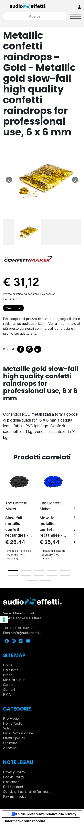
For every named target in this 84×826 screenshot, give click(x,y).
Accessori (10, 748)
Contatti (9, 690)
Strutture (10, 743)
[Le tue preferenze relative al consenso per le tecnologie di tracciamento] (4, 619)
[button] (12, 570)
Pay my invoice (15, 796)
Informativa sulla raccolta (25, 821)
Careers (9, 685)
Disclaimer (11, 782)
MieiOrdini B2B (14, 680)
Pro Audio (11, 718)
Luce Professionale (18, 733)
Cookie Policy (13, 777)
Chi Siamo (11, 670)
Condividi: (9, 349)
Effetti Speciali (14, 738)
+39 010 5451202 (23, 628)
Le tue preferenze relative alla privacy (46, 814)
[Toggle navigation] (75, 16)
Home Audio (12, 723)
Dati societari (13, 787)
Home (7, 665)
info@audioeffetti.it (27, 633)
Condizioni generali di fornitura (26, 792)
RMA (7, 694)
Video (7, 728)
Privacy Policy (14, 772)
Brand (7, 675)
